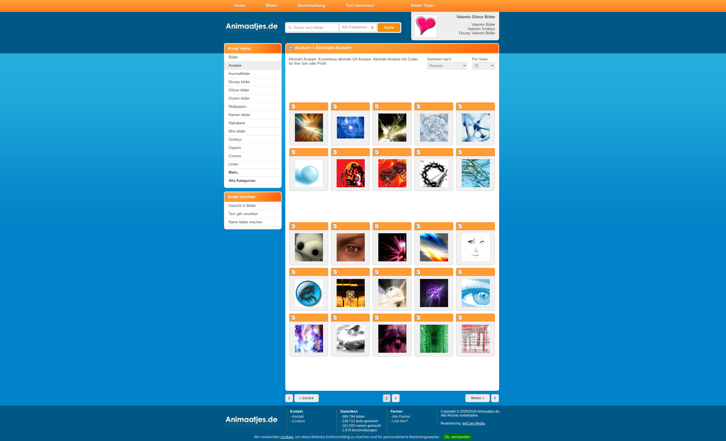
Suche (389, 28)
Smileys (235, 139)
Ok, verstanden (457, 436)
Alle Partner (401, 417)
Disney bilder (239, 82)
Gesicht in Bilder (242, 205)
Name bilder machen (245, 222)
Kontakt (298, 417)
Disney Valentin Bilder (477, 33)
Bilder (271, 5)
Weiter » (477, 398)
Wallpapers (238, 106)
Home (239, 5)
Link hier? (400, 421)
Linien (233, 164)
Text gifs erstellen (243, 214)
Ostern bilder (239, 98)
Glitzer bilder (239, 90)
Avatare (235, 65)
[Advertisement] (392, 86)
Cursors (235, 156)
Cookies (298, 421)
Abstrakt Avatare (333, 47)
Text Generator (360, 5)
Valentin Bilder (483, 24)
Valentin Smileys (481, 29)
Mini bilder (237, 131)
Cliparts (235, 148)
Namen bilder (239, 115)
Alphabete (237, 123)
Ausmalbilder (239, 74)
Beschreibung (311, 5)
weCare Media (473, 423)
